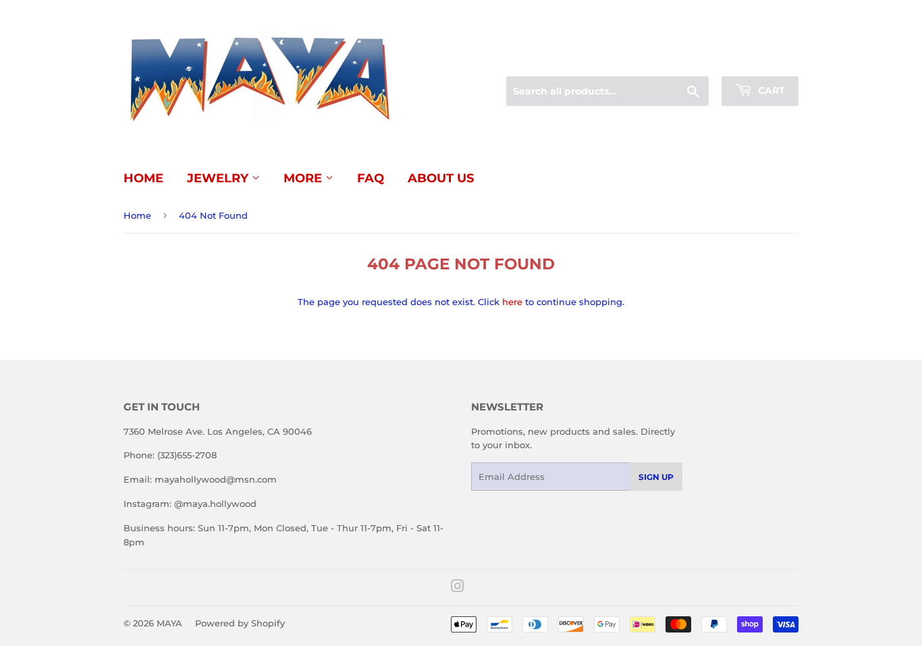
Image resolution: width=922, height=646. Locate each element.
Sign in (691, 60)
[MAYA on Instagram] (457, 588)
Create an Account (761, 60)
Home (143, 178)
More (304, 178)
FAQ (370, 178)
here (512, 301)
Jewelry (219, 178)
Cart (770, 90)
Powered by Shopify (240, 623)
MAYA (169, 623)
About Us (441, 178)
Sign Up (656, 477)
